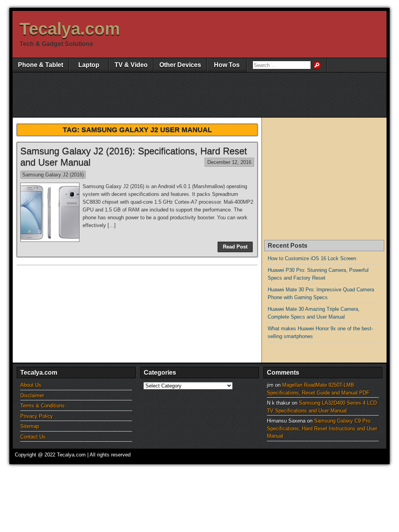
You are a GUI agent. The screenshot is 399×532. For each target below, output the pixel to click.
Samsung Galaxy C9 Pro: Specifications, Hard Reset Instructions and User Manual (322, 428)
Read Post (235, 247)
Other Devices (180, 65)
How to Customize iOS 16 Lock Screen (312, 258)
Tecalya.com (69, 28)
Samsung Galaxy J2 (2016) (53, 175)
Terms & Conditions (42, 406)
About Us (30, 385)
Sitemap (29, 426)
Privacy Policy (36, 416)
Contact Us (33, 437)
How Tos (227, 65)
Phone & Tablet (40, 65)
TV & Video (131, 65)
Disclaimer (32, 395)
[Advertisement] (208, 93)
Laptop (88, 65)
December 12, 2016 (229, 162)
